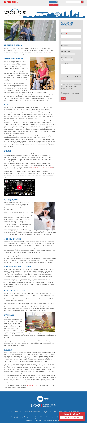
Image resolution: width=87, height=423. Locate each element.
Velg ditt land (53, 5)
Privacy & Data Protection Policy (14, 411)
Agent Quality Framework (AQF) (73, 411)
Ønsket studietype (66, 51)
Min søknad (53, 2)
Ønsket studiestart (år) (67, 57)
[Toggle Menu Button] (81, 15)
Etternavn (63, 34)
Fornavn (63, 28)
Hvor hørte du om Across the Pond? (71, 77)
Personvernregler (65, 90)
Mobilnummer (64, 45)
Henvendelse (64, 63)
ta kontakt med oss (32, 385)
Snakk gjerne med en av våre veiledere (42, 167)
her (35, 373)
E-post (63, 40)
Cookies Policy (27, 411)
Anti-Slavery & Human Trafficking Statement (42, 411)
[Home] (15, 12)
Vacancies (43, 412)
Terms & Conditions (59, 411)
